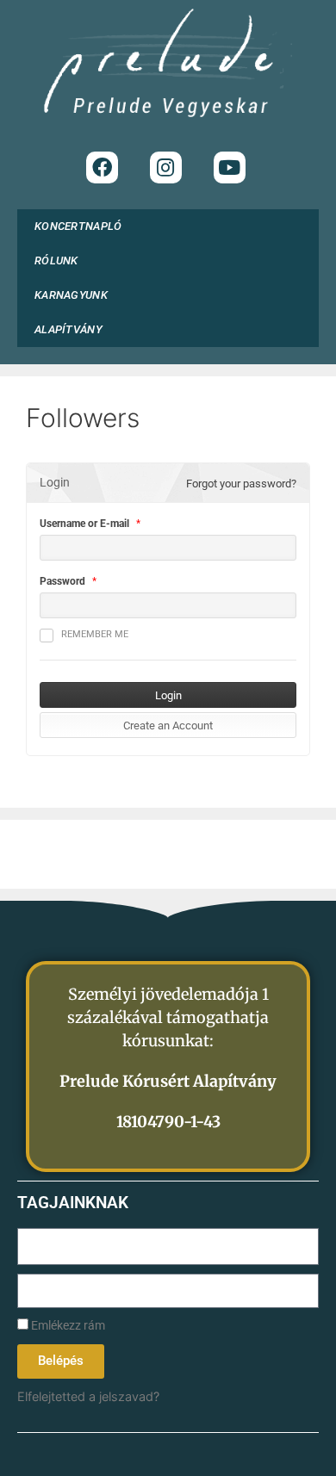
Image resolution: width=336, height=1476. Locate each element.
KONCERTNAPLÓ (78, 226)
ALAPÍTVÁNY (68, 329)
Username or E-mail (84, 524)
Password (62, 581)
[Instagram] (166, 167)
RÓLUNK (56, 260)
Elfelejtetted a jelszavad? (88, 1396)
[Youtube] (230, 167)
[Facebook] (102, 167)
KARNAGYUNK (71, 294)
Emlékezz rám (66, 1325)
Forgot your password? (241, 483)
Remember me (94, 634)
